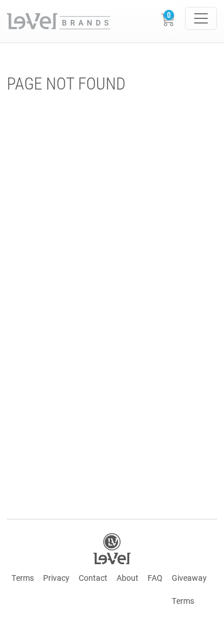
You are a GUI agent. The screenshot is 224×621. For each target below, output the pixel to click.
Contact (93, 577)
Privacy (56, 577)
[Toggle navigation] (201, 18)
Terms (22, 577)
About (127, 577)
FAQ (155, 577)
